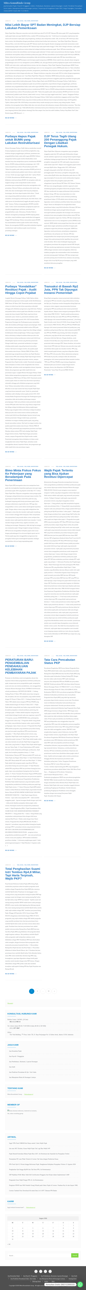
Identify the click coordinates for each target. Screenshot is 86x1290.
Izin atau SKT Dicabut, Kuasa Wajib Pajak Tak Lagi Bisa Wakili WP (29, 1148)
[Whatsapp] (80, 1284)
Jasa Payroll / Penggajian (16, 1056)
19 (33, 1234)
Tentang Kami (73, 1278)
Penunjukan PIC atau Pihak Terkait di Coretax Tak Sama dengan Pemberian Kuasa (33, 1159)
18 (22, 1234)
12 (33, 1231)
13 (43, 1231)
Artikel (46, 1281)
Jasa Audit (12, 1067)
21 (53, 1234)
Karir (53, 1281)
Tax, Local (20, 20)
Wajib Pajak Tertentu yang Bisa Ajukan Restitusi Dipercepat (58, 474)
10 (12, 1231)
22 (63, 1234)
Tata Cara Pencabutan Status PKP (59, 661)
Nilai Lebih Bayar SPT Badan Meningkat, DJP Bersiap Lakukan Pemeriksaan (42, 26)
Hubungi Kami (36, 1281)
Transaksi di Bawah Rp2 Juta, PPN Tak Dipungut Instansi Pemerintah (61, 290)
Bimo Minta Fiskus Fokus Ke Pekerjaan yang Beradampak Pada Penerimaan (23, 475)
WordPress (56, 1285)
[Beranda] (10, 1003)
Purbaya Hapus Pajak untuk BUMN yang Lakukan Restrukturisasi (22, 139)
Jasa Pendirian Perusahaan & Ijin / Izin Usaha (22, 1072)
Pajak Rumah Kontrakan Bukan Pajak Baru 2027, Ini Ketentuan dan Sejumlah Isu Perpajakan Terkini (39, 1154)
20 (43, 1234)
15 (63, 1231)
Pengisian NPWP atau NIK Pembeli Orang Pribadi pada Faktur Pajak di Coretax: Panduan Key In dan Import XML (43, 1185)
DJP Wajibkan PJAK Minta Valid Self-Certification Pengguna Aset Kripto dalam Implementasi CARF (39, 1175)
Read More (10, 118)
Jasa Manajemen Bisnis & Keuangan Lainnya (22, 1077)
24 (12, 1236)
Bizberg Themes (72, 1285)
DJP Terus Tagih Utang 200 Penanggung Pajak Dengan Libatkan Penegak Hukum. (60, 141)
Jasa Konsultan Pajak (15, 1051)
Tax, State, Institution (31, 20)
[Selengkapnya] (28, 1094)
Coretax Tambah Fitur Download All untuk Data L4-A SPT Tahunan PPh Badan (33, 1190)
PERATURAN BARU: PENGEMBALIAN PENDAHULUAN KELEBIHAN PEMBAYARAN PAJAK (20, 666)
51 (48, 991)
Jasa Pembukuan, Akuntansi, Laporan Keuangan (23, 1061)
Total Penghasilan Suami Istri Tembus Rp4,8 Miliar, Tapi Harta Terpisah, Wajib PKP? (23, 873)
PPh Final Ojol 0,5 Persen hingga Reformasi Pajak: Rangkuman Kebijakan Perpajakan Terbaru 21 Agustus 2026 (42, 1164)
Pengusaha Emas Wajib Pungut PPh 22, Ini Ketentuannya (26, 1180)
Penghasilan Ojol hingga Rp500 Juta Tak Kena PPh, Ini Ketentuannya (30, 1169)
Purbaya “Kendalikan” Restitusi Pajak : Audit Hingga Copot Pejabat (21, 290)
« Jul (8, 1244)
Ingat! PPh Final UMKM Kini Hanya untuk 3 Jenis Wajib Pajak (28, 1143)
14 (53, 1231)
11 (22, 1231)
